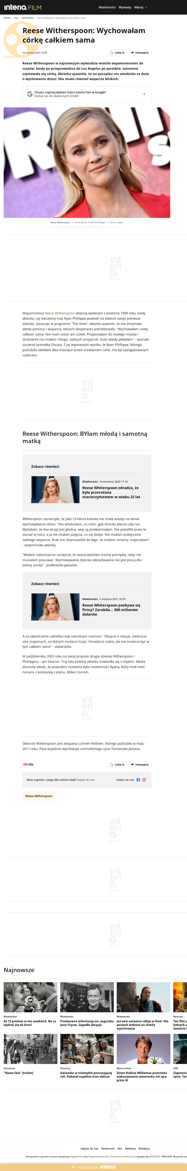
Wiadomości (28, 18)
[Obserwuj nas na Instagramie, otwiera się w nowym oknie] (144, 779)
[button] (107, 7)
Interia (7, 18)
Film (16, 18)
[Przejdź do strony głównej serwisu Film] (34, 7)
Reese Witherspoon (60, 313)
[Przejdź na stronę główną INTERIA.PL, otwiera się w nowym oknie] (15, 7)
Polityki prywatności (98, 1156)
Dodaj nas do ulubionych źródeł (70, 96)
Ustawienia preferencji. (122, 1156)
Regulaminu (76, 1156)
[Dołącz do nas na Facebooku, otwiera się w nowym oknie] (138, 779)
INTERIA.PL (155, 1156)
